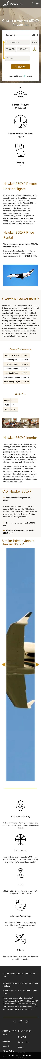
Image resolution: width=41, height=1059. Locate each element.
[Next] (36, 664)
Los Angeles (23, 1042)
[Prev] (4, 664)
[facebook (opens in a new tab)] (13, 1022)
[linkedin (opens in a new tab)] (27, 1022)
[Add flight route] (34, 49)
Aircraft (6, 1046)
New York (22, 1037)
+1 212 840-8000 (24, 1055)
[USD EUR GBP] (34, 35)
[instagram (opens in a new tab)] (20, 1022)
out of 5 (16, 76)
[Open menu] (37, 3)
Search (22, 67)
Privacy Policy (8, 1051)
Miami (20, 1047)
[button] (20, 499)
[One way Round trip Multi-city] (9, 35)
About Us (6, 1041)
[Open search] (33, 3)
